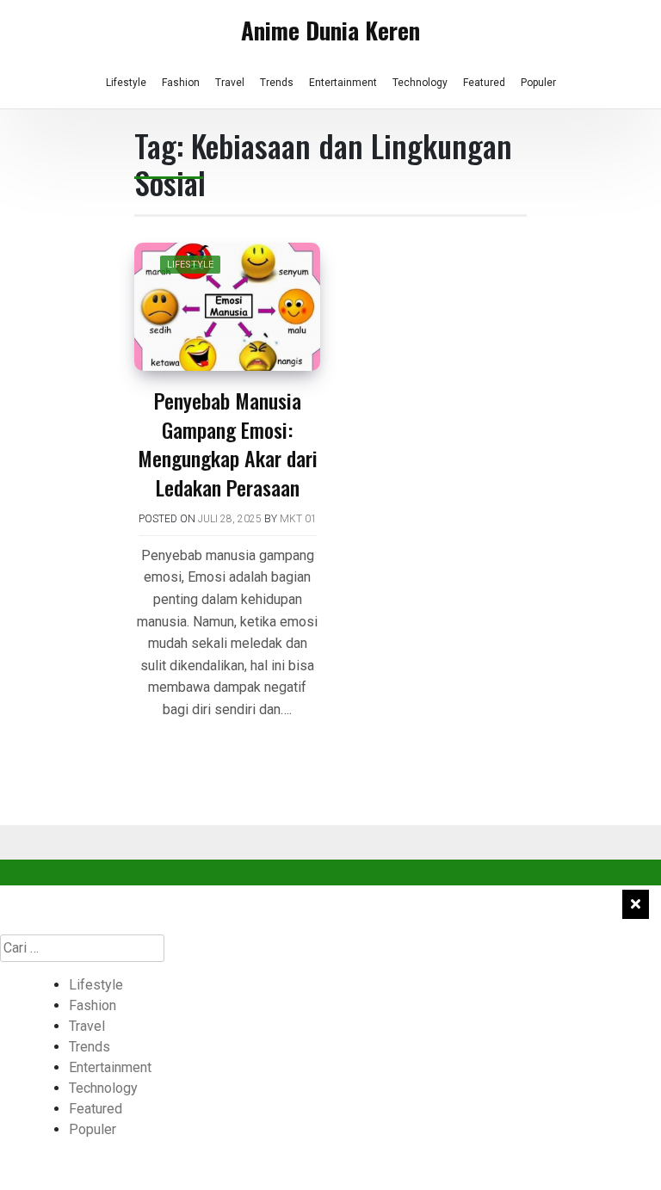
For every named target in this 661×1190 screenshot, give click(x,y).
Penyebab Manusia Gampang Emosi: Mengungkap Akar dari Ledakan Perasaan (228, 444)
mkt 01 (298, 519)
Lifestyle (126, 83)
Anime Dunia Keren (330, 30)
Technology (420, 83)
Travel (229, 83)
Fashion (181, 83)
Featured (484, 83)
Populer (538, 83)
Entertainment (343, 83)
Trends (276, 83)
